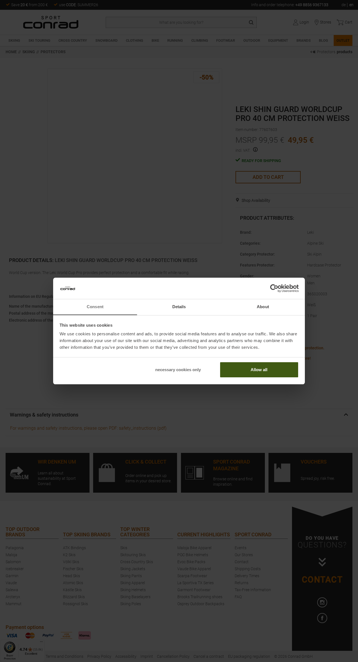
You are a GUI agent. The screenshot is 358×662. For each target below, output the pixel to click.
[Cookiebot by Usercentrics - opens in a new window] (274, 288)
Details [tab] (179, 306)
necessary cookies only (178, 369)
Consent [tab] (95, 306)
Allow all (259, 369)
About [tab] (263, 306)
